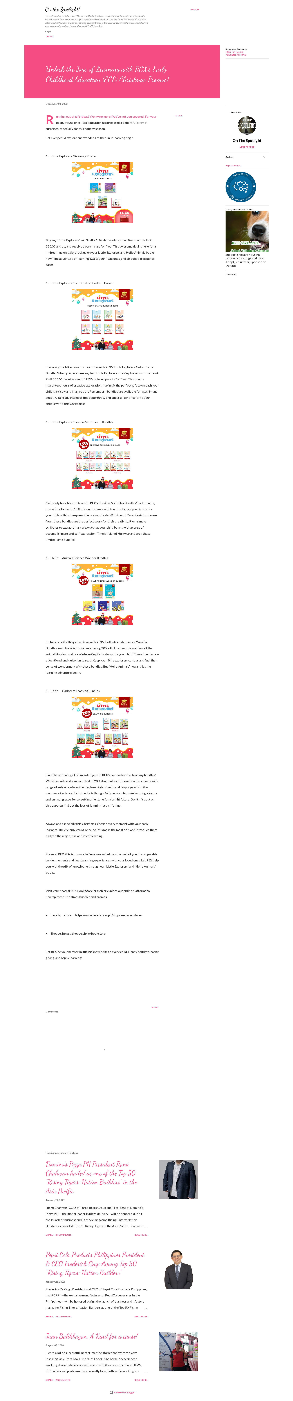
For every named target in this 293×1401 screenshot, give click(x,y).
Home (50, 36)
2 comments (63, 1380)
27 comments (63, 1234)
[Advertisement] (97, 1113)
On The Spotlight (247, 140)
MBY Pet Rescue (234, 51)
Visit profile (247, 147)
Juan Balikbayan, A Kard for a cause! (91, 1336)
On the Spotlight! (62, 9)
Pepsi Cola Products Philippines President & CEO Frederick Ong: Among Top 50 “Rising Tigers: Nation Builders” (95, 1263)
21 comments (63, 1316)
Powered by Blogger (124, 1392)
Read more (140, 1234)
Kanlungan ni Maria (236, 54)
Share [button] (179, 115)
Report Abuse (233, 165)
